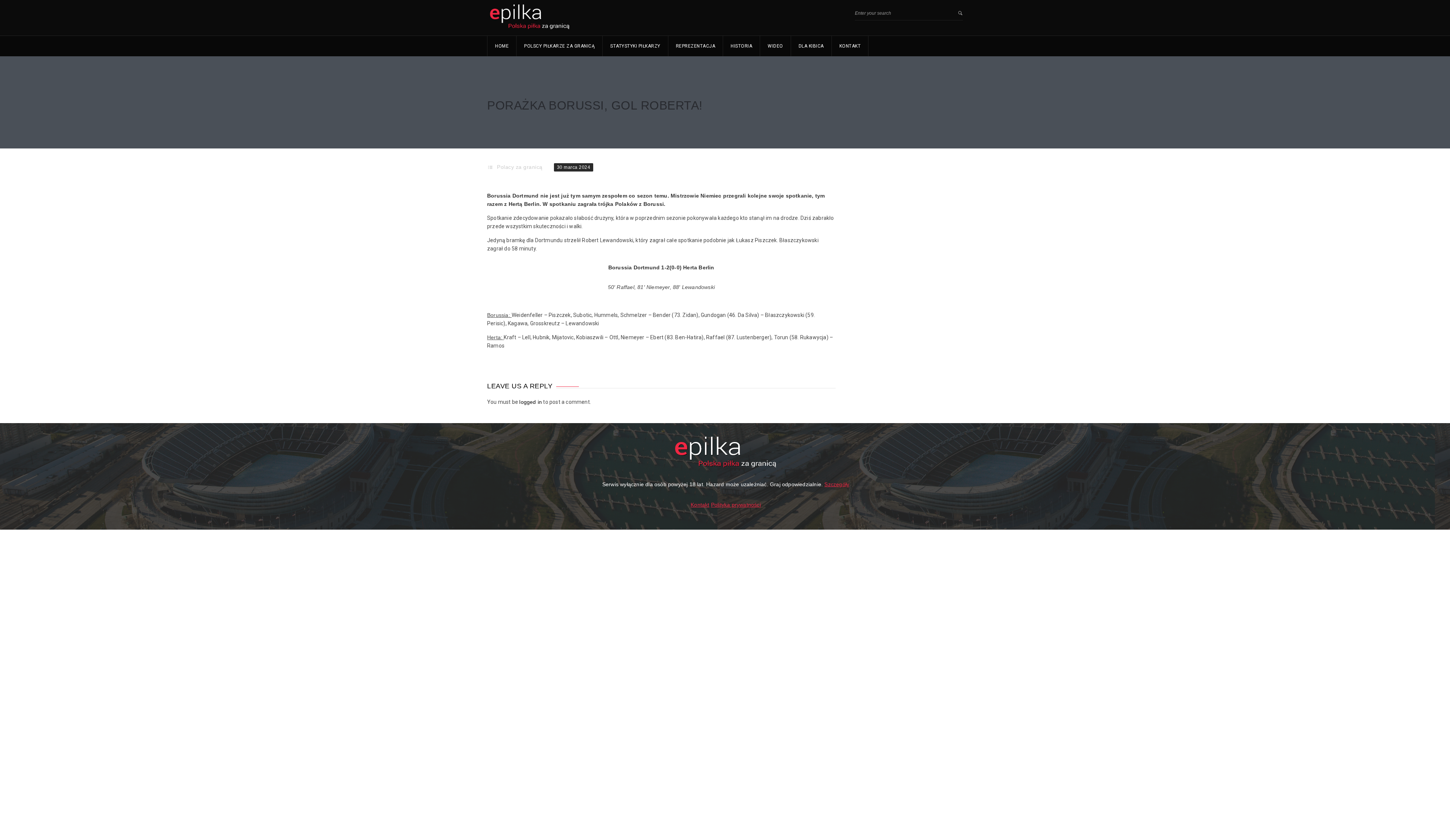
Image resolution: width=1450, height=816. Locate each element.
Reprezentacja (696, 46)
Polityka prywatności (736, 505)
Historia (741, 46)
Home (502, 46)
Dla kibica (811, 46)
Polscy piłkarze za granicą (559, 46)
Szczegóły (836, 484)
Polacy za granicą (520, 167)
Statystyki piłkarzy (635, 46)
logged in (530, 402)
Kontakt (850, 46)
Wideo (775, 46)
